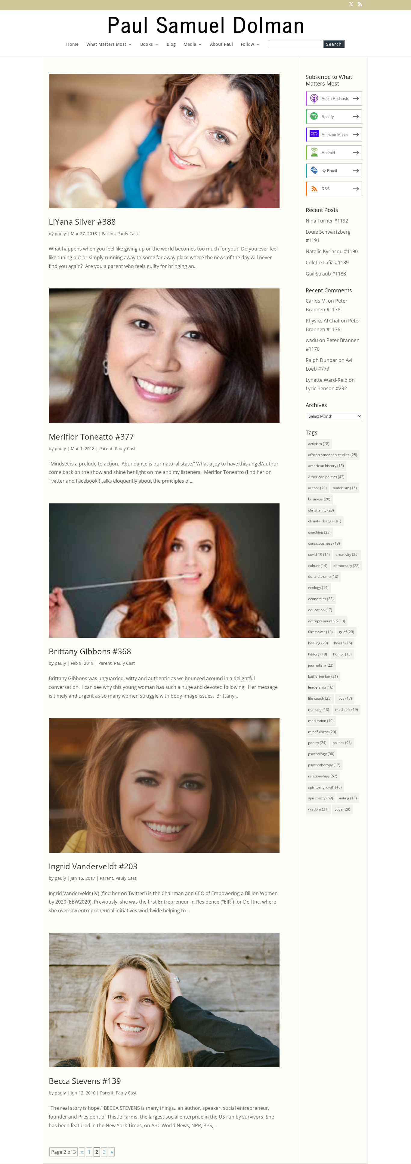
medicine (346, 709)
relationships (322, 776)
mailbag (318, 709)
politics (342, 742)
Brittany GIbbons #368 (90, 651)
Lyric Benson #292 (326, 388)
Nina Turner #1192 (327, 220)
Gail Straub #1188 (326, 273)
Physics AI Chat (323, 320)
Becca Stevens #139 (85, 1080)
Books (146, 44)
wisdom (318, 809)
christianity (321, 510)
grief (346, 631)
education (320, 609)
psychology (321, 753)
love (345, 698)
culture (317, 565)
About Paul (221, 44)
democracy (346, 565)
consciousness (324, 543)
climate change (324, 521)
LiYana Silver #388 (82, 221)
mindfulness (322, 731)
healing (318, 643)
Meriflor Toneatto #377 (91, 436)
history (317, 654)
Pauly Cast (127, 233)
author (317, 487)
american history (326, 465)
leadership (320, 687)
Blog (171, 44)
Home (72, 44)
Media (190, 44)
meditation (321, 720)
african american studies (332, 454)
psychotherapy (324, 764)
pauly (60, 233)
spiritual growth (325, 787)
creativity (347, 554)
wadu (312, 340)
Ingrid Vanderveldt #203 (93, 866)
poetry (317, 742)
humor (342, 654)
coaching (319, 532)
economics (321, 598)
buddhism (345, 487)
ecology (318, 587)
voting (348, 798)
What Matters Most (106, 44)
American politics (326, 476)
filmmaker (320, 631)
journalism (320, 665)
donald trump (323, 576)
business (319, 499)
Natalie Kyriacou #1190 (332, 251)
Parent (108, 233)
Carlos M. (316, 300)
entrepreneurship (326, 621)
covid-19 (319, 554)
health (343, 643)
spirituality (320, 798)
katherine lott (323, 676)
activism (318, 443)
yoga (342, 809)
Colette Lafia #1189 (327, 262)
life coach (320, 698)
